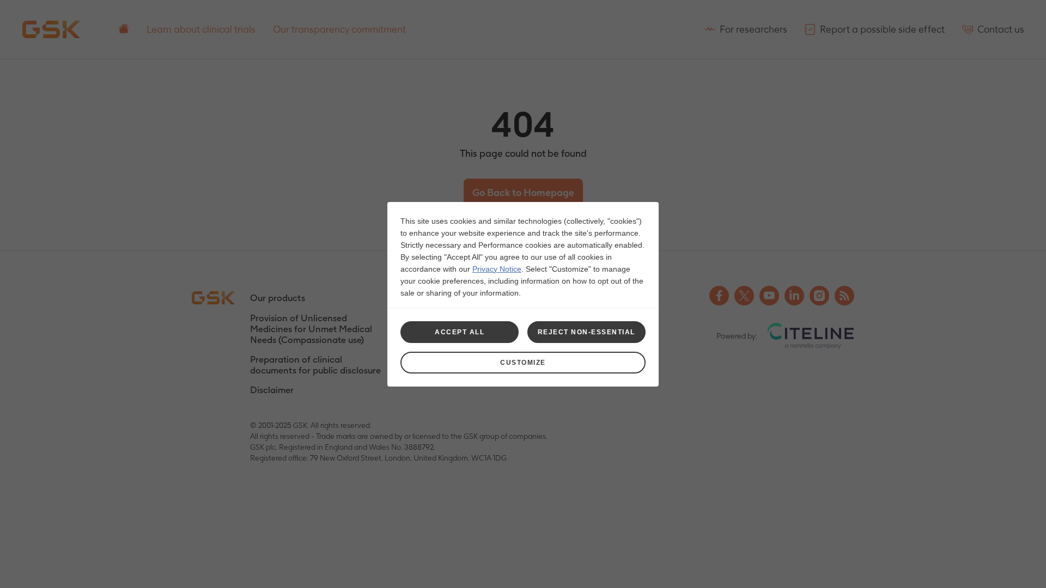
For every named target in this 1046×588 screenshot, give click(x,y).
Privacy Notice (496, 269)
